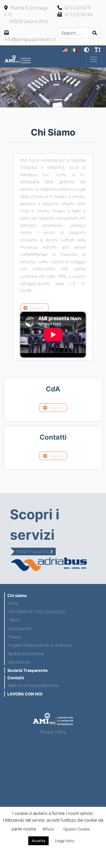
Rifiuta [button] (48, 829)
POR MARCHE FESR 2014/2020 (36, 611)
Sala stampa (18, 661)
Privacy (14, 636)
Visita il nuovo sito (33, 551)
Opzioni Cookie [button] (76, 829)
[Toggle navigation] (93, 59)
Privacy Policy (53, 731)
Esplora (36, 307)
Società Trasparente (27, 670)
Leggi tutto (64, 840)
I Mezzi (13, 619)
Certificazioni (19, 628)
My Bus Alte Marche (25, 653)
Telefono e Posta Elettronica (33, 685)
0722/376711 (77, 7)
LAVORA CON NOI (24, 693)
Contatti (15, 677)
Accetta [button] (38, 840)
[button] (8, 87)
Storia (12, 603)
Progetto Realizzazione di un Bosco (39, 645)
